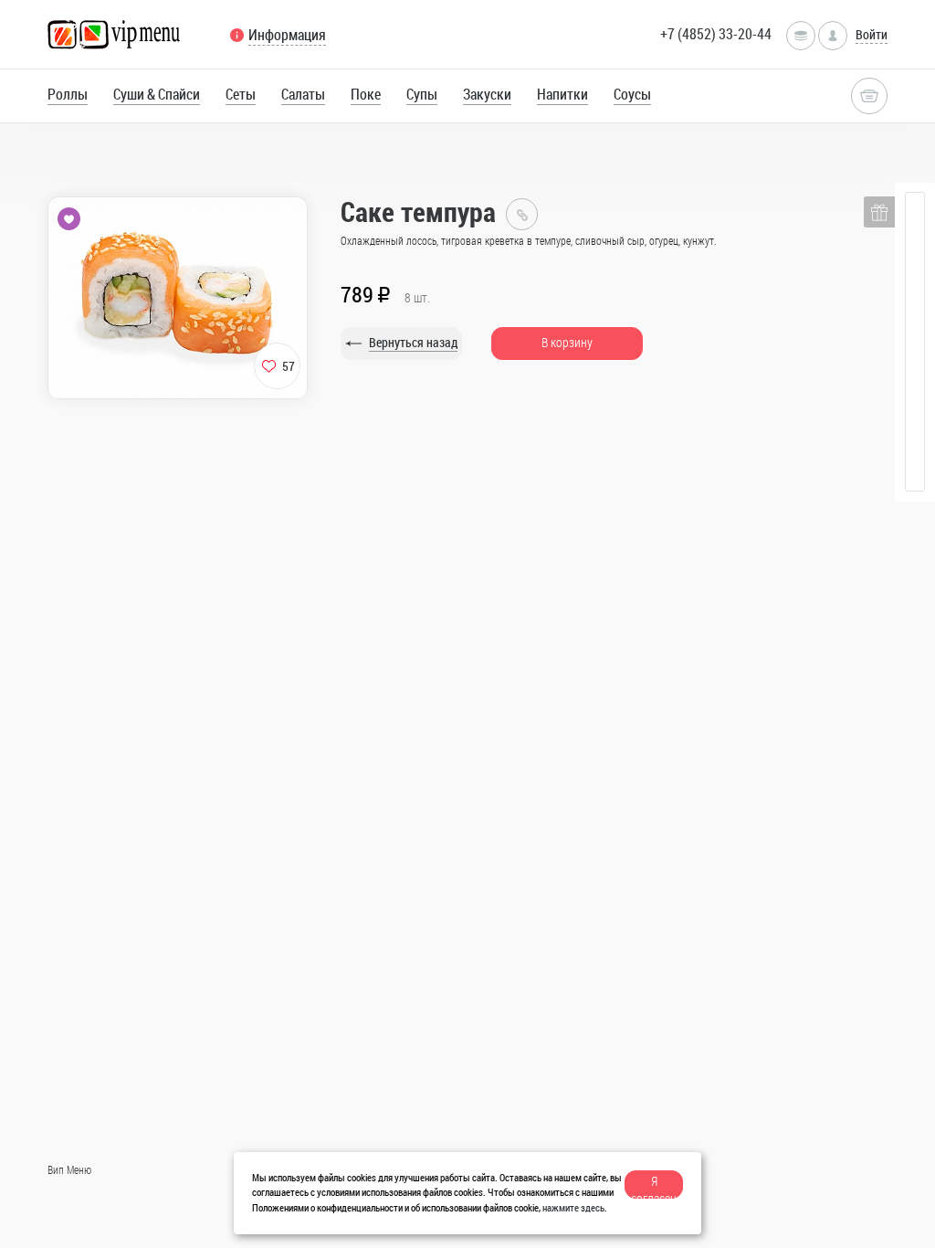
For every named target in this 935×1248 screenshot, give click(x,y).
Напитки (562, 94)
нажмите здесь (573, 1207)
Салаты (303, 94)
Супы (421, 94)
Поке (366, 94)
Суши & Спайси (156, 94)
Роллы (67, 94)
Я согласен (654, 1185)
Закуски (487, 94)
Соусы (632, 94)
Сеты (241, 94)
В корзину (567, 342)
